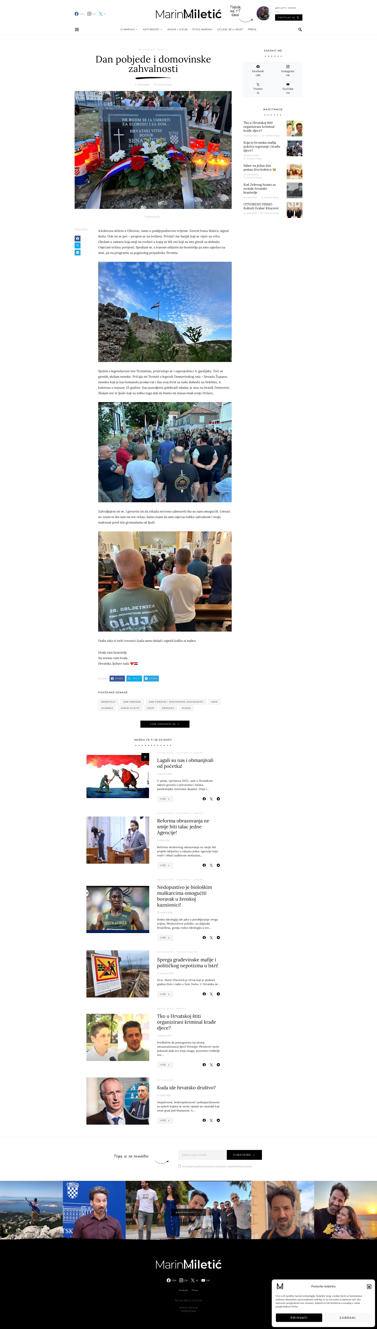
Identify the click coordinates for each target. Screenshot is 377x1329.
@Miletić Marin (285, 8)
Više (163, 799)
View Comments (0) (163, 724)
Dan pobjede (132, 702)
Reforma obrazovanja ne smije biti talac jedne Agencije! (183, 827)
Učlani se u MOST (230, 29)
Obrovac (168, 708)
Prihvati (299, 1318)
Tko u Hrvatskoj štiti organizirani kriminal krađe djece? (186, 1022)
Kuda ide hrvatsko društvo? (186, 1088)
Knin (214, 702)
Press (252, 29)
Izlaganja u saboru (190, 752)
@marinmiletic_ (186, 1212)
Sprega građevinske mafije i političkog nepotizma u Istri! (187, 963)
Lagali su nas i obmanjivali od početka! (185, 763)
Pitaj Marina (202, 29)
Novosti (162, 49)
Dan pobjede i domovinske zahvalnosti (176, 702)
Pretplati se (286, 17)
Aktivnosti (151, 29)
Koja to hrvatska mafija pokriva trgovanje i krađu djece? (261, 146)
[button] (369, 1286)
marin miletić (130, 708)
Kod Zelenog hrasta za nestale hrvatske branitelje (259, 188)
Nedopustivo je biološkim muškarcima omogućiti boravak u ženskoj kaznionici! (184, 896)
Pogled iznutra (187, 952)
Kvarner (107, 708)
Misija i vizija (177, 29)
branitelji (108, 702)
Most (150, 708)
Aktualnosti (146, 49)
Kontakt (183, 1290)
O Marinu (128, 29)
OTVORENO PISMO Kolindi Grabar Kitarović (261, 206)
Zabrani (347, 1318)
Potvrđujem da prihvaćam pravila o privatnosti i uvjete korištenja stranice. (217, 1166)
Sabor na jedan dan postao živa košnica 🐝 (259, 167)
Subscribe (242, 1154)
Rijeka (186, 708)
